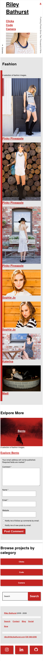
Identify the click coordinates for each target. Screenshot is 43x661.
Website (5, 510)
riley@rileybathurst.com (14, 637)
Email (5, 500)
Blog (24, 621)
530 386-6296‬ (31, 637)
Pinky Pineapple (13, 138)
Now (6, 626)
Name (5, 489)
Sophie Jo (9, 297)
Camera (2, 50)
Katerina (7, 361)
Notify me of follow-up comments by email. (22, 520)
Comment (6, 466)
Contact (16, 621)
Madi (5, 393)
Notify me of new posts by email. (18, 525)
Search (7, 621)
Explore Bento (9, 453)
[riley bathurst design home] (40, 4)
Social (31, 621)
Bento (21, 431)
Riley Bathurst (17, 7)
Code (9, 25)
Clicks (10, 21)
